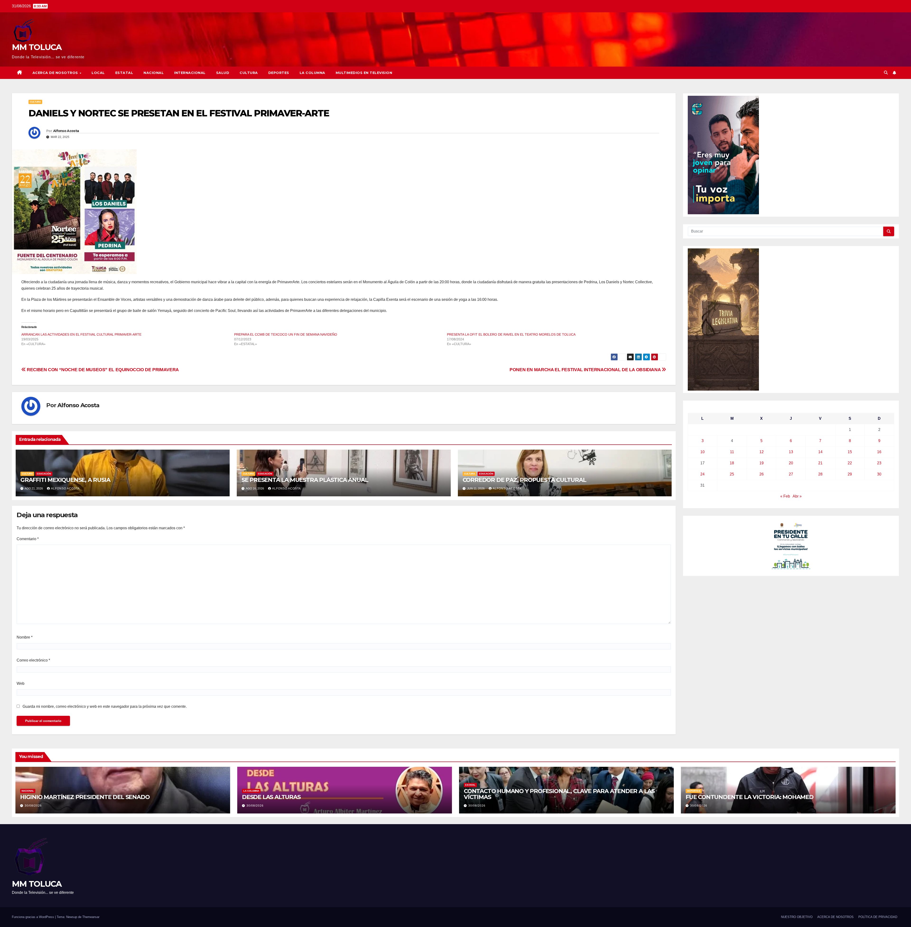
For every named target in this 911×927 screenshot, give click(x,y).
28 (820, 474)
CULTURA (249, 73)
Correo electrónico (33, 660)
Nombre (25, 637)
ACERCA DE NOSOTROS (56, 73)
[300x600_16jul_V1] (723, 319)
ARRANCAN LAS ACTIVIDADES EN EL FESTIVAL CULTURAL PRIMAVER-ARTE (81, 334)
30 (879, 474)
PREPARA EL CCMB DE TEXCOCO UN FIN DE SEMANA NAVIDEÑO (285, 334)
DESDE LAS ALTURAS (271, 797)
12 (761, 452)
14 (820, 452)
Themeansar (90, 917)
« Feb (785, 496)
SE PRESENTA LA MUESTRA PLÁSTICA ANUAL (305, 479)
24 (702, 474)
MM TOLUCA (37, 47)
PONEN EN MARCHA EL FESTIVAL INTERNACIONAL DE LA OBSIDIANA (586, 369)
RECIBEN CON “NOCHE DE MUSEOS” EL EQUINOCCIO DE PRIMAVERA (102, 369)
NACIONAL (154, 73)
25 (732, 474)
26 (761, 474)
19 (761, 463)
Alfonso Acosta (66, 131)
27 (791, 474)
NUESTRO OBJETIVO (797, 917)
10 (702, 452)
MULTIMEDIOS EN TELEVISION (364, 73)
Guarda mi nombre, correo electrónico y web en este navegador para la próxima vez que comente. (105, 706)
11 (732, 452)
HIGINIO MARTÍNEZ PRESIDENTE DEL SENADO (84, 797)
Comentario (28, 539)
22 (850, 463)
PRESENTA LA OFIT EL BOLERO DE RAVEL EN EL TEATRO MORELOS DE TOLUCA (511, 334)
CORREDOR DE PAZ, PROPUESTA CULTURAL (524, 479)
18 (732, 463)
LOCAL (98, 73)
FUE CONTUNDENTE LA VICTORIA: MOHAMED (749, 797)
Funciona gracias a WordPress (33, 917)
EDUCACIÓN (44, 473)
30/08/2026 (33, 805)
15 (850, 452)
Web (20, 683)
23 (879, 463)
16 (879, 452)
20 (791, 463)
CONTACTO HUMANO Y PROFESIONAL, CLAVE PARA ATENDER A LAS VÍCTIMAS (559, 794)
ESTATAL (124, 73)
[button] (886, 73)
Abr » (797, 496)
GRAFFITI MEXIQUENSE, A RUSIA (65, 479)
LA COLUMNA (312, 73)
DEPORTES (278, 73)
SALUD (222, 73)
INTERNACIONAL (190, 73)
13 (791, 452)
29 (850, 474)
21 (820, 463)
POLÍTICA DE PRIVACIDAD (877, 917)
